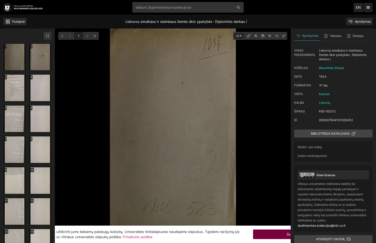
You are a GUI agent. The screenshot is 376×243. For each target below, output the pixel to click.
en (358, 7)
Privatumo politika (137, 237)
